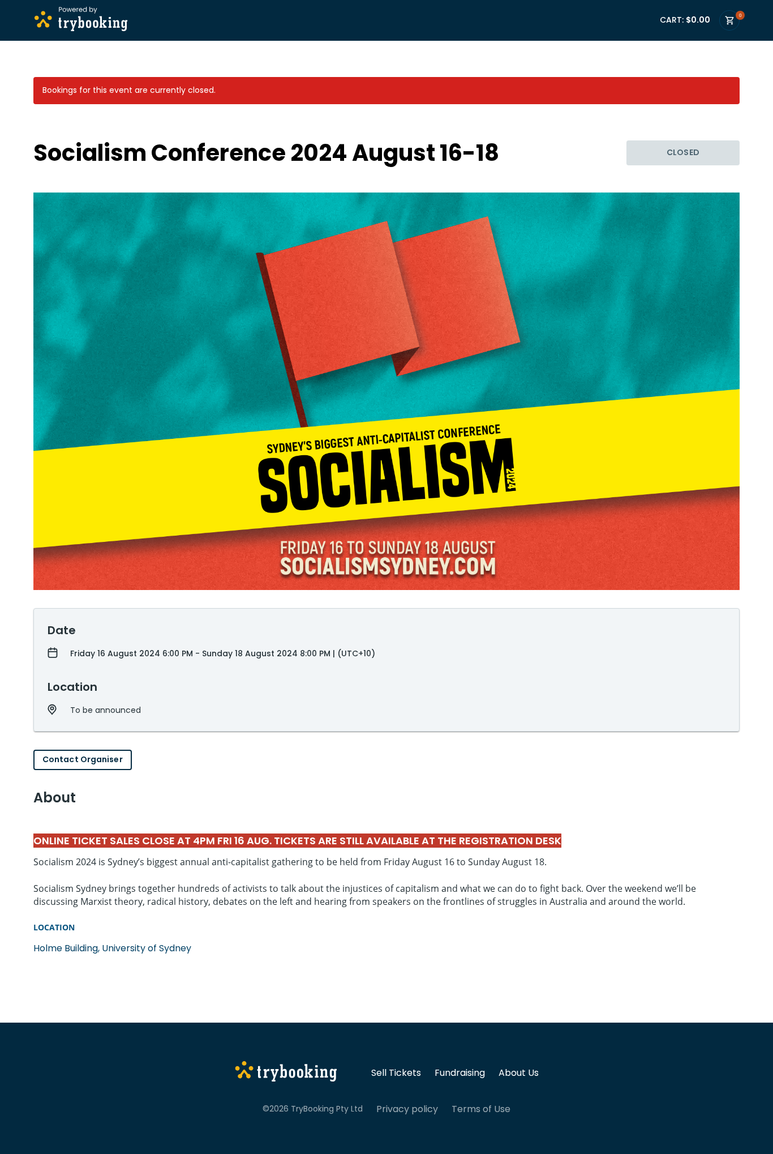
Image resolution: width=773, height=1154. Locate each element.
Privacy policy (407, 1109)
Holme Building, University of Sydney (112, 948)
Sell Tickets (396, 1073)
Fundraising (460, 1073)
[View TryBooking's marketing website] (286, 1073)
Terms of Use (481, 1109)
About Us (519, 1073)
